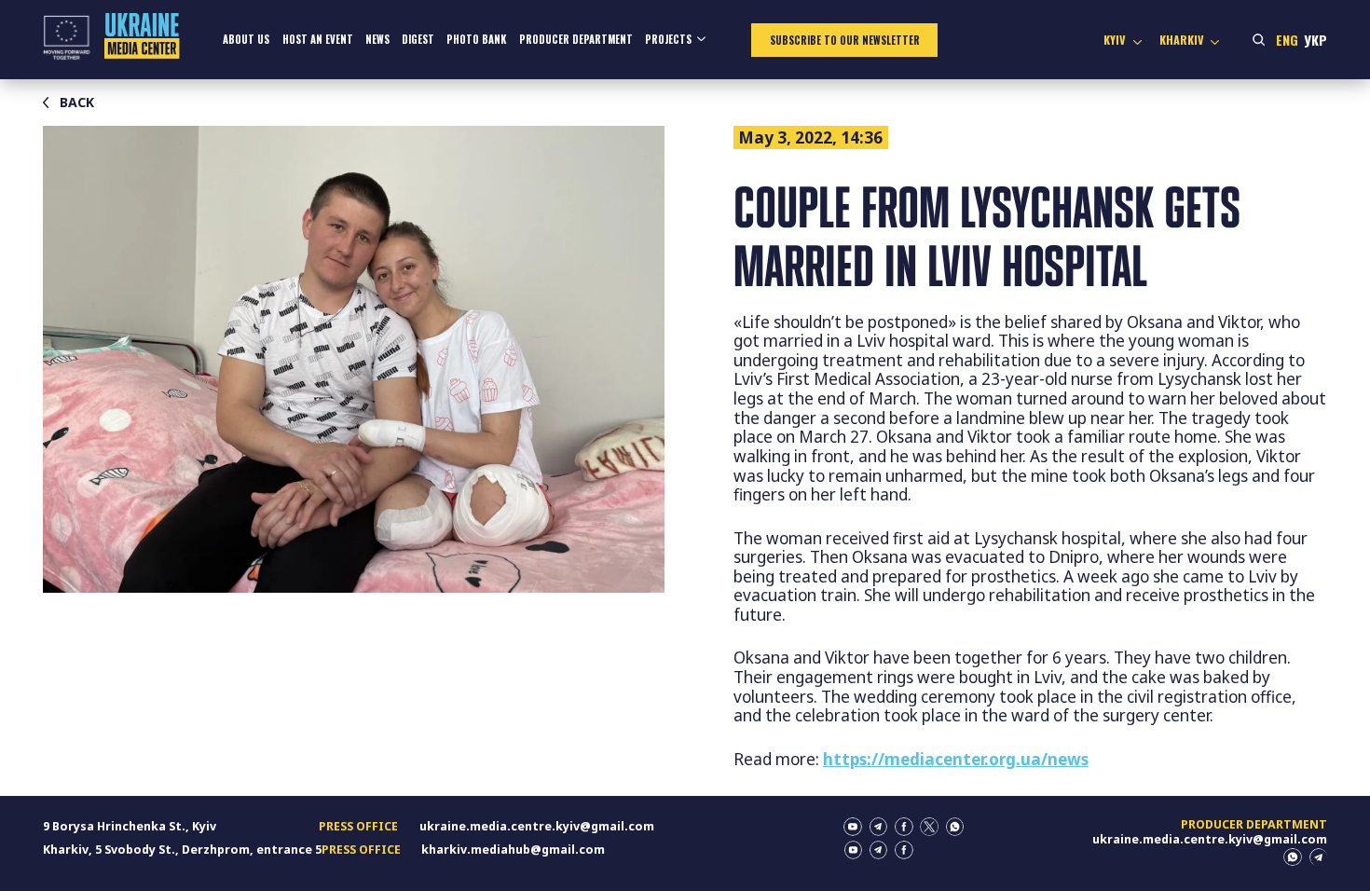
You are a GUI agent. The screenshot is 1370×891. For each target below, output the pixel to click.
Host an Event (317, 39)
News (377, 39)
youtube (852, 826)
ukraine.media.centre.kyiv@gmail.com (536, 826)
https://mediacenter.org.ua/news (956, 759)
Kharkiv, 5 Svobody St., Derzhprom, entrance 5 (182, 849)
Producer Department (576, 39)
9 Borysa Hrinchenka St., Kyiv (129, 826)
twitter (929, 826)
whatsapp (955, 826)
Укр (1315, 39)
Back (77, 102)
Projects (668, 39)
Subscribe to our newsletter (845, 40)
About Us (246, 39)
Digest (418, 39)
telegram (879, 826)
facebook (904, 826)
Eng (1287, 39)
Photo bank (476, 39)
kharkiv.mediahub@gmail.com (513, 849)
